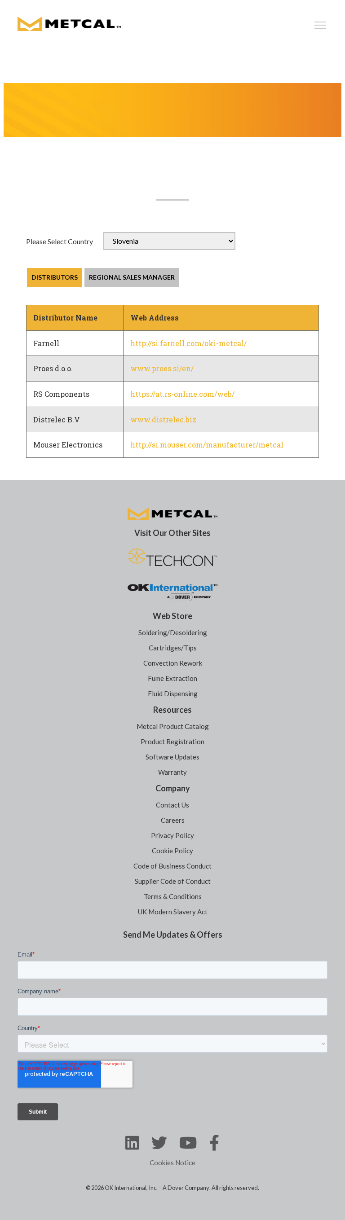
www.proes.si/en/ (162, 368)
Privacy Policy (172, 835)
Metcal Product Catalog (173, 726)
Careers (173, 820)
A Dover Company (186, 1187)
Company (172, 788)
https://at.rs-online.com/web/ (182, 394)
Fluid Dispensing (173, 693)
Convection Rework (172, 663)
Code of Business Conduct (172, 866)
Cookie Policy (172, 851)
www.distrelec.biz (163, 419)
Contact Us (172, 805)
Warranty (172, 772)
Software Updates (172, 757)
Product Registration (172, 741)
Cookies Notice (172, 1163)
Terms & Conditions (173, 896)
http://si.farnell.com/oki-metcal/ (188, 343)
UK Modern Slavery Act (173, 912)
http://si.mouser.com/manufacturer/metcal (206, 444)
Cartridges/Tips (173, 648)
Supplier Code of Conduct (173, 881)
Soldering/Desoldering (172, 632)
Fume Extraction (172, 678)
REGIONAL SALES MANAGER (132, 277)
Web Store (172, 616)
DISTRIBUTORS (54, 277)
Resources (172, 710)
